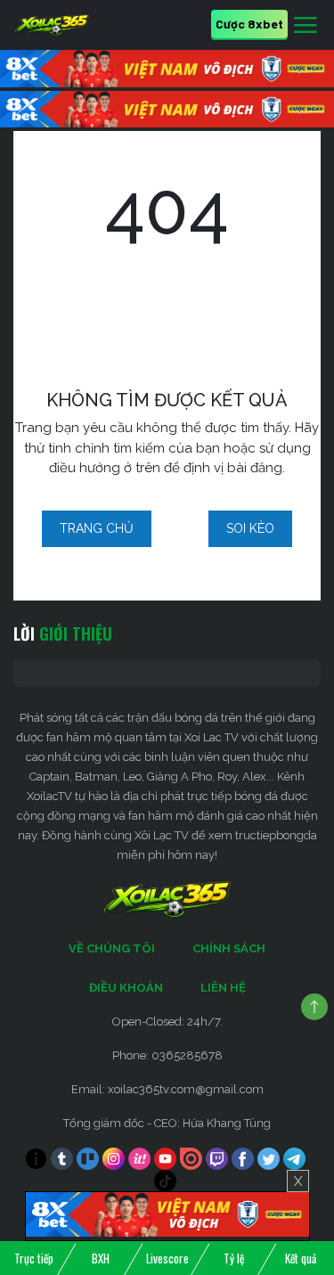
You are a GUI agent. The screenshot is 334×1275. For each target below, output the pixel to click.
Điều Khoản (126, 987)
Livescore (167, 1258)
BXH (101, 1258)
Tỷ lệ (234, 1258)
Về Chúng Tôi (112, 948)
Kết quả (300, 1258)
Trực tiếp (33, 1258)
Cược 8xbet (249, 23)
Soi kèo (250, 528)
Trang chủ (97, 528)
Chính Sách (228, 948)
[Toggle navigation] (305, 26)
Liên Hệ (223, 987)
